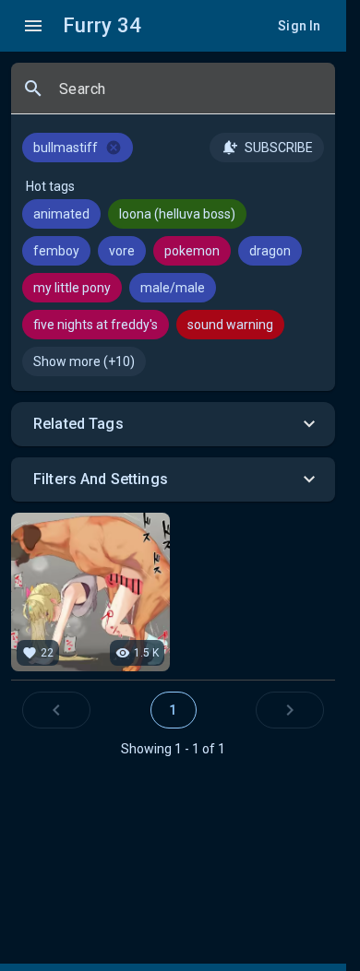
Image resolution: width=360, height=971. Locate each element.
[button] (173, 424)
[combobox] (189, 96)
